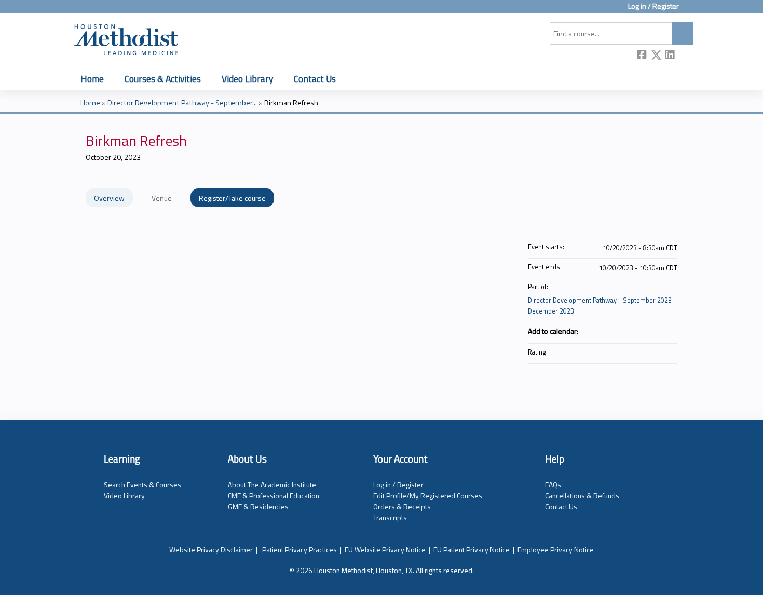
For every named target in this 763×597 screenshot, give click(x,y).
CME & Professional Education (273, 495)
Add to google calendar (628, 330)
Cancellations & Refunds (582, 495)
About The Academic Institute (272, 484)
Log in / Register (653, 6)
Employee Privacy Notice (555, 549)
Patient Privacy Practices (299, 549)
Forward (684, 55)
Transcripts (390, 517)
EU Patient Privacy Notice (471, 549)
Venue (162, 198)
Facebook (642, 56)
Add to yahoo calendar (642, 330)
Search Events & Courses (142, 484)
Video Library (247, 79)
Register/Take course (232, 198)
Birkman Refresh (291, 102)
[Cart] (690, 10)
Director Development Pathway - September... (182, 102)
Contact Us (315, 79)
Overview (109, 198)
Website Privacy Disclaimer (211, 549)
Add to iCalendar (655, 330)
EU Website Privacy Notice (385, 549)
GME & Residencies (258, 506)
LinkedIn (670, 56)
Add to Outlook (669, 330)
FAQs (553, 484)
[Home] (126, 38)
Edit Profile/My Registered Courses (427, 495)
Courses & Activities (163, 79)
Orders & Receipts (402, 506)
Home (92, 79)
